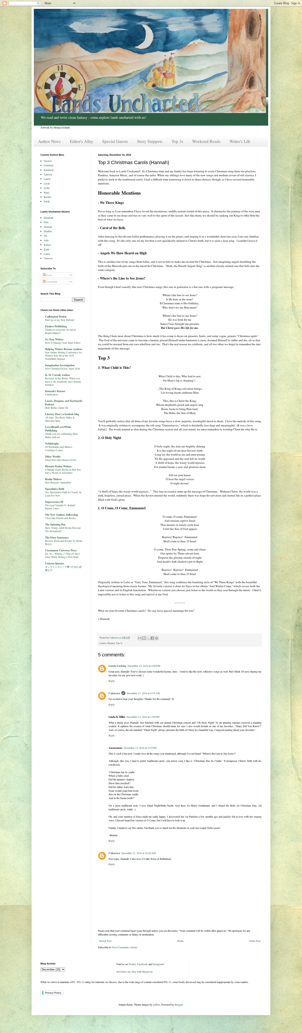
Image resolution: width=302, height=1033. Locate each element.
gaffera (156, 1004)
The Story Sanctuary (57, 537)
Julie (46, 240)
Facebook (142, 964)
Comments (51, 281)
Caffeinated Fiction (56, 316)
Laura (47, 253)
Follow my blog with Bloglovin (136, 971)
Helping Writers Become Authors (63, 349)
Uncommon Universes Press (61, 550)
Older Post (254, 941)
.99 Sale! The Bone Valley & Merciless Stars (60, 419)
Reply (112, 680)
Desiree (48, 161)
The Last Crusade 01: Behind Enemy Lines (60, 507)
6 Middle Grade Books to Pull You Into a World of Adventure (63, 471)
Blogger (179, 1004)
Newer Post (105, 941)
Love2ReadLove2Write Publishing (58, 428)
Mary (47, 192)
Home (180, 941)
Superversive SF (54, 502)
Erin (46, 222)
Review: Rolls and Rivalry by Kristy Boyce (63, 542)
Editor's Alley (81, 141)
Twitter (132, 964)
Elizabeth (48, 217)
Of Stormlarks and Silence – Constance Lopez (59, 448)
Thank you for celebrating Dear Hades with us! (61, 435)
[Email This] (140, 638)
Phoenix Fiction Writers (58, 466)
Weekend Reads (206, 141)
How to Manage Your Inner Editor (62, 342)
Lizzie (47, 183)
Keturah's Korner (55, 391)
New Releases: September (58, 482)
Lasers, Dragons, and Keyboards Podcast (63, 402)
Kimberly (49, 170)
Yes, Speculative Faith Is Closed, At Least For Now (63, 494)
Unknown (114, 693)
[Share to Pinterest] (156, 638)
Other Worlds (53, 456)
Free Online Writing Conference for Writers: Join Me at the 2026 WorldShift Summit (63, 356)
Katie (46, 249)
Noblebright (52, 443)
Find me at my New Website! (60, 320)
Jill (45, 235)
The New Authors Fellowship (61, 515)
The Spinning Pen (55, 524)
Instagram (158, 964)
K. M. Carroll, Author (57, 375)
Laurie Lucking (117, 666)
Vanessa (48, 258)
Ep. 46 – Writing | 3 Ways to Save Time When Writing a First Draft (62, 555)
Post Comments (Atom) (124, 947)
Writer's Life (239, 141)
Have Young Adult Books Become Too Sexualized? (63, 529)
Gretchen (48, 165)
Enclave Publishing (56, 326)
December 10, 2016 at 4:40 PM (144, 665)
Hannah (111, 643)
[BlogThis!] (144, 638)
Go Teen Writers (54, 339)
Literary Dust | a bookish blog (62, 414)
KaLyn (47, 244)
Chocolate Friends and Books (60, 518)
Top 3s (177, 141)
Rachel (47, 197)
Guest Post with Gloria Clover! (60, 460)
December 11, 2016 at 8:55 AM (143, 693)
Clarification (51, 394)
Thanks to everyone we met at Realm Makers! (60, 331)
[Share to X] (148, 638)
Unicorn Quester (54, 563)
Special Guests (115, 141)
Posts (49, 275)
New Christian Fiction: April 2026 (62, 368)
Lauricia (48, 174)
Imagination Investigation (60, 365)
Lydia (47, 188)
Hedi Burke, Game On (56, 407)
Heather (48, 231)
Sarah (47, 201)
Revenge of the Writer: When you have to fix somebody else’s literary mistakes (63, 382)
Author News (49, 141)
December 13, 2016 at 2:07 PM (140, 747)
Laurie (47, 178)
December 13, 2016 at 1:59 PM (143, 717)
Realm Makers (53, 479)
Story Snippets (149, 141)
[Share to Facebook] (152, 638)
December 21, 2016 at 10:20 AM (138, 853)
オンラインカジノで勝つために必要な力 (63, 568)
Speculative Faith (54, 489)
